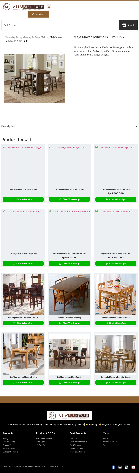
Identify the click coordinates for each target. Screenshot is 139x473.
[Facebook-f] (113, 467)
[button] (49, 6)
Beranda (9, 37)
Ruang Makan (23, 37)
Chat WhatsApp (24, 199)
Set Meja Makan (40, 37)
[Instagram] (120, 467)
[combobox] (59, 25)
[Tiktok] (126, 467)
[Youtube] (133, 467)
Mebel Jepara (19, 424)
